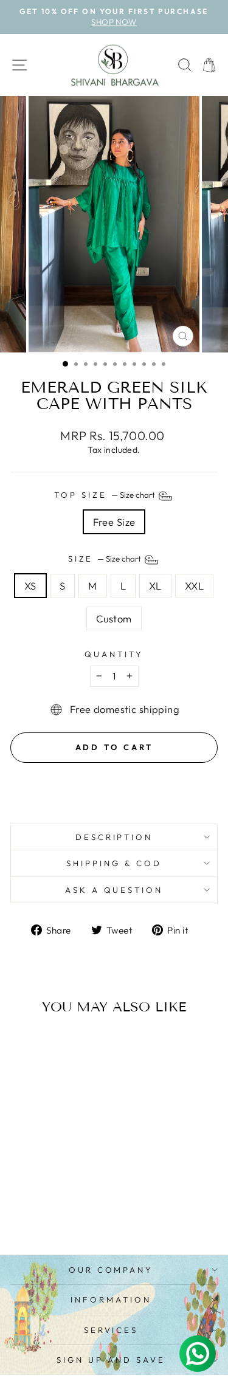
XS (30, 585)
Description (114, 837)
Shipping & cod (114, 863)
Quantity (114, 654)
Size (105, 558)
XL (155, 585)
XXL (194, 585)
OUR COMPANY (111, 1270)
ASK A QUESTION (114, 890)
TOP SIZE (105, 495)
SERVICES (111, 1330)
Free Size (114, 521)
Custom (113, 618)
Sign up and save (111, 1360)
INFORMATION (111, 1299)
